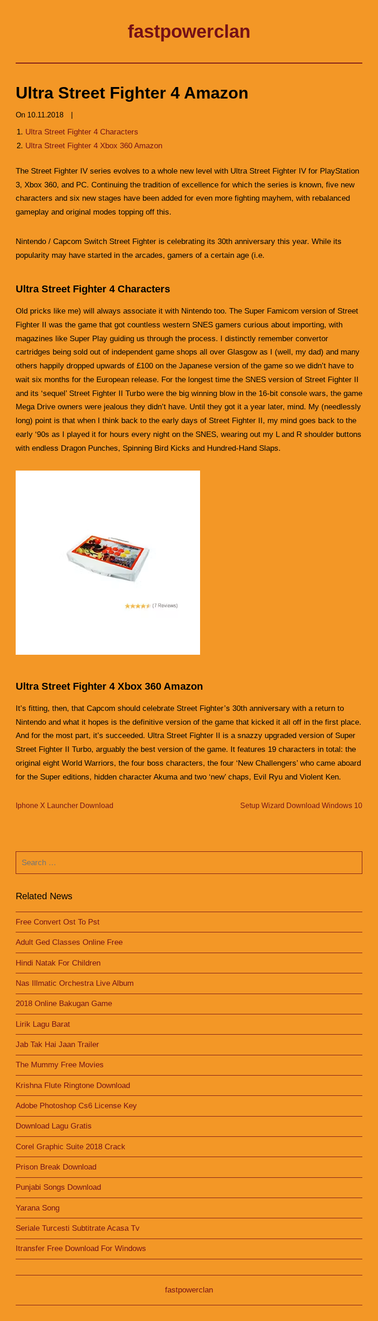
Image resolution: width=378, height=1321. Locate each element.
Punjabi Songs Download (58, 1187)
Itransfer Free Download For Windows (81, 1248)
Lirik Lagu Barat (43, 1024)
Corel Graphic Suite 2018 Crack (70, 1146)
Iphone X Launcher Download (64, 805)
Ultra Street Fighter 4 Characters (81, 132)
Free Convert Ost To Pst (58, 922)
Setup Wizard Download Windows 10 (301, 805)
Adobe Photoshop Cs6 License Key (76, 1105)
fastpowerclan (189, 31)
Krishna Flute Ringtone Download (73, 1085)
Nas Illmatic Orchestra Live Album (75, 983)
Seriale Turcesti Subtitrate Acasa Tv (78, 1228)
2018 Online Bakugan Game (64, 1003)
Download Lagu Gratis (54, 1126)
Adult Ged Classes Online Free (69, 942)
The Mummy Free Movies (60, 1064)
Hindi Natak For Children (58, 963)
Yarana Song (37, 1208)
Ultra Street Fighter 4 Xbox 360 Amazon (93, 145)
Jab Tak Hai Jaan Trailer (57, 1044)
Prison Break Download (56, 1167)
